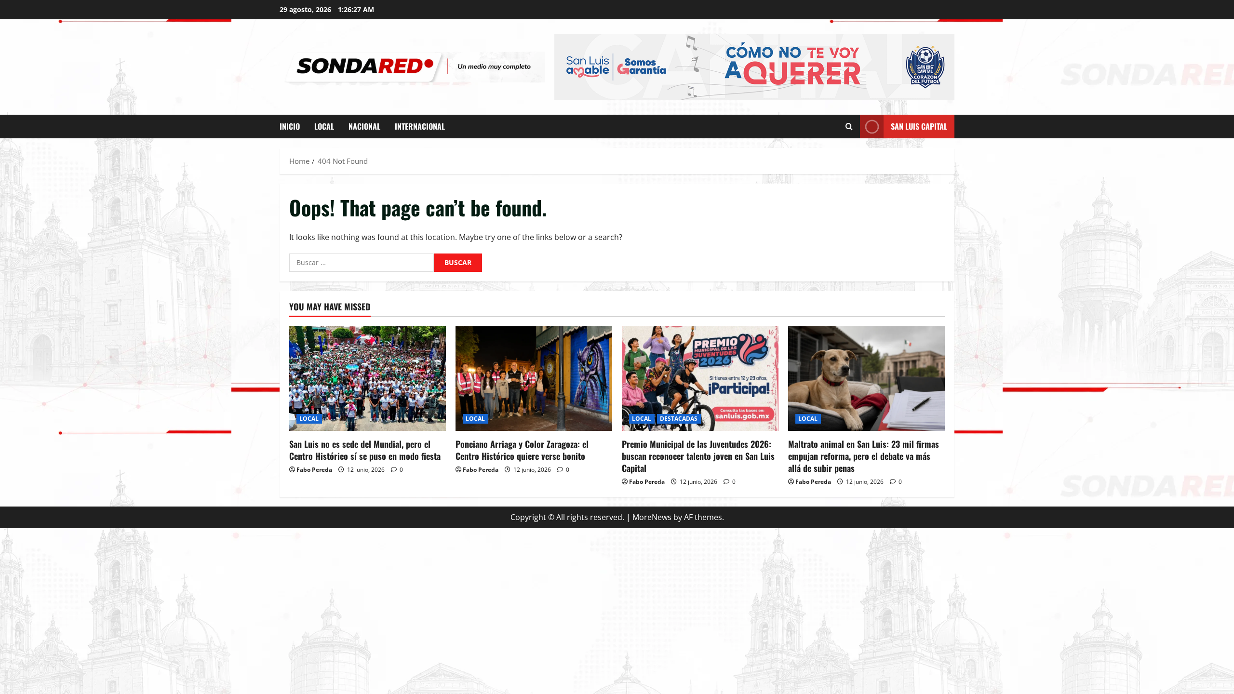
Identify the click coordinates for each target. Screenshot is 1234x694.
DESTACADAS (679, 418)
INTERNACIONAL (420, 126)
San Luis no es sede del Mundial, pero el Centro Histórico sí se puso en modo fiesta (365, 450)
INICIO (290, 126)
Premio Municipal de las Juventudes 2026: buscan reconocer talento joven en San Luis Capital (698, 456)
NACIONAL (364, 126)
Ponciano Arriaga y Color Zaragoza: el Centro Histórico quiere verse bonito (522, 450)
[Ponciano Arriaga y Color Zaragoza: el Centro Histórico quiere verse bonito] (534, 378)
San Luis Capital (919, 126)
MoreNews (651, 517)
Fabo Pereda (314, 470)
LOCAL (324, 126)
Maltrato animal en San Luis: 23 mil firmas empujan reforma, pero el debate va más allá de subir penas (863, 456)
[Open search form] (849, 126)
